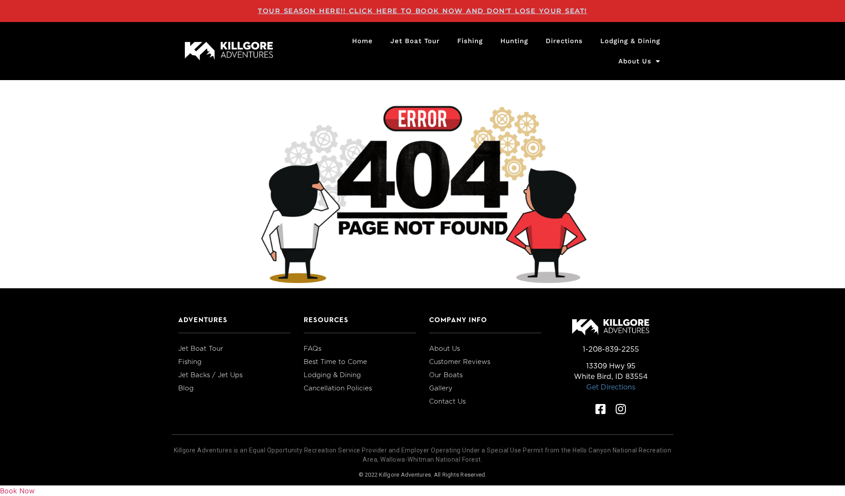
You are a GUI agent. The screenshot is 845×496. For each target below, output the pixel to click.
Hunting (514, 41)
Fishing (470, 41)
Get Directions (611, 387)
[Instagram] (621, 409)
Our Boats (446, 375)
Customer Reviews (459, 362)
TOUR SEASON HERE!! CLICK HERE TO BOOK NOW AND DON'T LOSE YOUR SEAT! (422, 11)
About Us (634, 61)
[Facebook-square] (600, 409)
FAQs (312, 349)
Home (362, 41)
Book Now (17, 490)
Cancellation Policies (338, 388)
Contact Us (447, 401)
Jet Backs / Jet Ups (210, 375)
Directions (564, 41)
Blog (186, 388)
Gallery (440, 388)
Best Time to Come (335, 362)
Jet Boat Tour (415, 41)
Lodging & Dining (630, 41)
